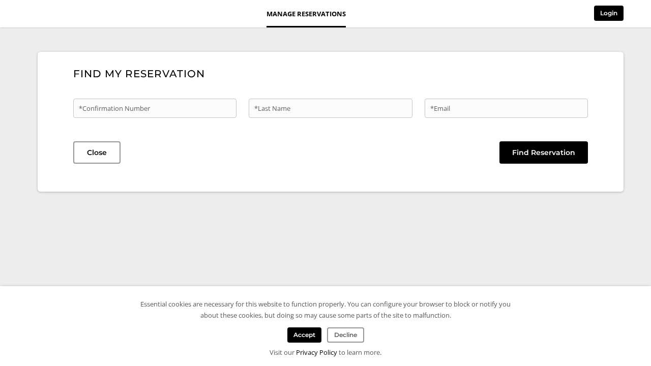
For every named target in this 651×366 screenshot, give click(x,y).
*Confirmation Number (114, 108)
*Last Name (272, 108)
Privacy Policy (316, 352)
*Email (440, 108)
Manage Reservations (306, 13)
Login (608, 13)
